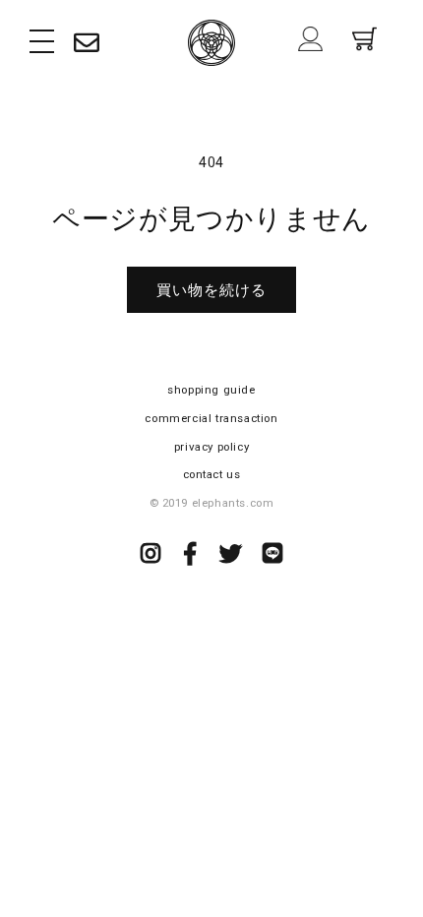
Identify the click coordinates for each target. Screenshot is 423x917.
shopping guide (211, 390)
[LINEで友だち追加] (273, 557)
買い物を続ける (211, 290)
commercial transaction (211, 418)
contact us (212, 474)
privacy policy (211, 447)
